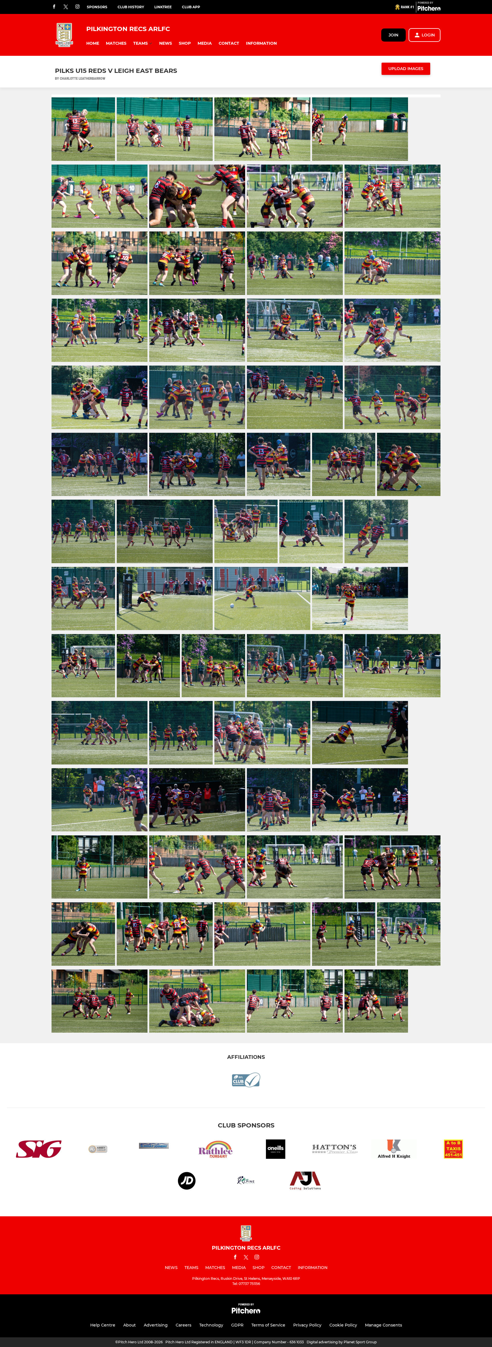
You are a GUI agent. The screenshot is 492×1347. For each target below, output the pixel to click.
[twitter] (65, 7)
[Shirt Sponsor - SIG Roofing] (39, 1150)
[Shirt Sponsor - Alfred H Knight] (394, 1150)
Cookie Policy (343, 1325)
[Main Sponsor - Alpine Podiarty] (246, 1181)
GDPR (237, 1325)
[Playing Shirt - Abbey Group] (98, 1150)
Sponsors (97, 7)
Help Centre (102, 1325)
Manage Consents (383, 1325)
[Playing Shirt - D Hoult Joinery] (157, 1150)
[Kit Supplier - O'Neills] (275, 1150)
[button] (92, 43)
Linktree (163, 7)
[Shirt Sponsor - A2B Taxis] (453, 1150)
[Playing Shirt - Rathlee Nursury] (216, 1150)
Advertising (156, 1325)
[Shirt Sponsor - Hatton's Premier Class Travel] (335, 1150)
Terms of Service (268, 1325)
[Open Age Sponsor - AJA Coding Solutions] (305, 1181)
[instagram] (77, 7)
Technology (211, 1325)
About (129, 1325)
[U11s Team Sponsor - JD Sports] (187, 1181)
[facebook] (54, 7)
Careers (183, 1325)
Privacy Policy (307, 1325)
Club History (131, 7)
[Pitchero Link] (429, 9)
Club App (191, 7)
